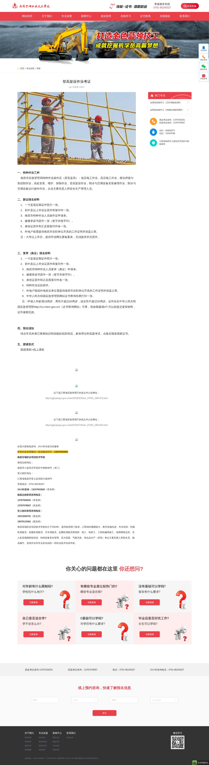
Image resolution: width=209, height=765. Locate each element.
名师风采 (28, 741)
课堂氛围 (28, 750)
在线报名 (165, 16)
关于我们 (47, 16)
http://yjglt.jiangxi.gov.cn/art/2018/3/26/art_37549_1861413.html (76, 398)
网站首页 (27, 16)
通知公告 (56, 737)
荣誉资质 (28, 737)
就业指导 (106, 16)
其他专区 (42, 750)
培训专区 (42, 737)
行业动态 (56, 745)
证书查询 (145, 16)
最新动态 (56, 741)
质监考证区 (43, 741)
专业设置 (67, 16)
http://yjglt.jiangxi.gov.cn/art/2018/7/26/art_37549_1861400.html (76, 425)
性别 (75, 700)
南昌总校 (70, 737)
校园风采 (28, 745)
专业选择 (156, 700)
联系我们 (185, 16)
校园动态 (56, 750)
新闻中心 (86, 16)
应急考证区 (43, 745)
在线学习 (126, 16)
